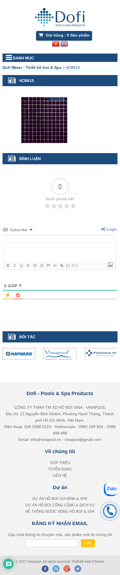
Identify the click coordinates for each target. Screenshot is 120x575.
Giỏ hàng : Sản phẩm (67, 35)
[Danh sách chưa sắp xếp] (41, 265)
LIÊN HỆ (60, 476)
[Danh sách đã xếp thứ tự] (34, 265)
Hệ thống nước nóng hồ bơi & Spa (60, 512)
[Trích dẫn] (48, 265)
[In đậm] (7, 265)
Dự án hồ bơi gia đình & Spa (59, 499)
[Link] (61, 265)
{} (68, 265)
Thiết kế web (82, 562)
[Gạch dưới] (21, 265)
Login (111, 229)
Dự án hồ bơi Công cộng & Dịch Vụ (59, 506)
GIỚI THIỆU (60, 463)
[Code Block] (54, 265)
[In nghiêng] (14, 265)
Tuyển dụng (60, 470)
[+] (75, 265)
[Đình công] (28, 265)
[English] (64, 43)
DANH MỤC (23, 58)
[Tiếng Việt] (55, 43)
